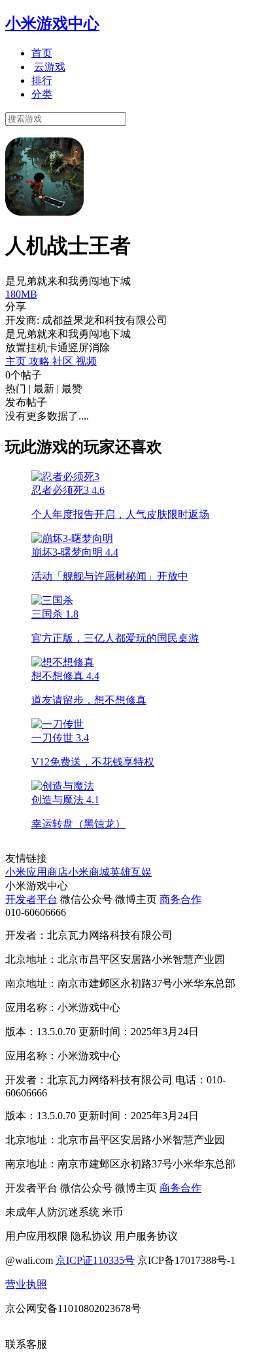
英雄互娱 (131, 872)
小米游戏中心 (52, 23)
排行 (41, 80)
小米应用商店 (36, 872)
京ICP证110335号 (95, 1260)
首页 (41, 53)
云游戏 (49, 66)
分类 (41, 94)
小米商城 (89, 872)
